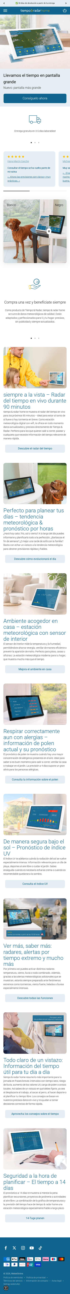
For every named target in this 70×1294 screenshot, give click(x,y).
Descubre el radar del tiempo (35, 448)
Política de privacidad (36, 1277)
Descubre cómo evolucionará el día (35, 559)
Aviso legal (57, 1281)
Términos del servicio (13, 1281)
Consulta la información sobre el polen (35, 779)
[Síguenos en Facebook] (5, 1248)
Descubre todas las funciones (35, 998)
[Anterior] (4, 3)
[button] (5, 1288)
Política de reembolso (13, 1277)
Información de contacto (37, 1281)
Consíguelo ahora (35, 98)
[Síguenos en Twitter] (14, 1248)
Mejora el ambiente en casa (35, 669)
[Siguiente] (66, 3)
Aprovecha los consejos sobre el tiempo (35, 1113)
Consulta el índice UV (35, 883)
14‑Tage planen (35, 1218)
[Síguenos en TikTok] (40, 1248)
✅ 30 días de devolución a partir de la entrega (35, 3)
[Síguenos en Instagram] (23, 1248)
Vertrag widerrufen (11, 1284)
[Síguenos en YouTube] (31, 1248)
